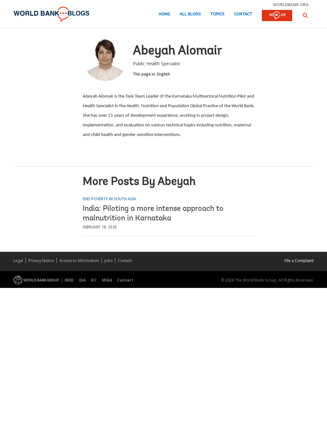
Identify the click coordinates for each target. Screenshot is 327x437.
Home (164, 14)
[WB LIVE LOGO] (277, 16)
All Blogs (190, 14)
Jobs (108, 260)
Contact (243, 14)
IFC (94, 280)
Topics (217, 14)
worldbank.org (291, 4)
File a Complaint (299, 260)
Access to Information (79, 260)
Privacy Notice (41, 260)
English (163, 74)
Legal (18, 260)
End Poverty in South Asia (109, 199)
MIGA (107, 280)
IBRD (69, 280)
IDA (82, 280)
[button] (305, 15)
